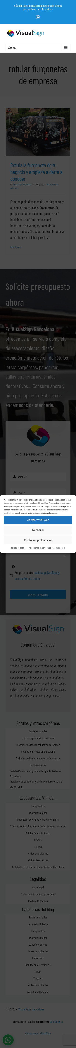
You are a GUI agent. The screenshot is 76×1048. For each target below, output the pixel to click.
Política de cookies (18, 547)
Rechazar (38, 530)
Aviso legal (60, 547)
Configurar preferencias (38, 540)
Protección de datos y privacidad (41, 547)
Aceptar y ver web (38, 519)
